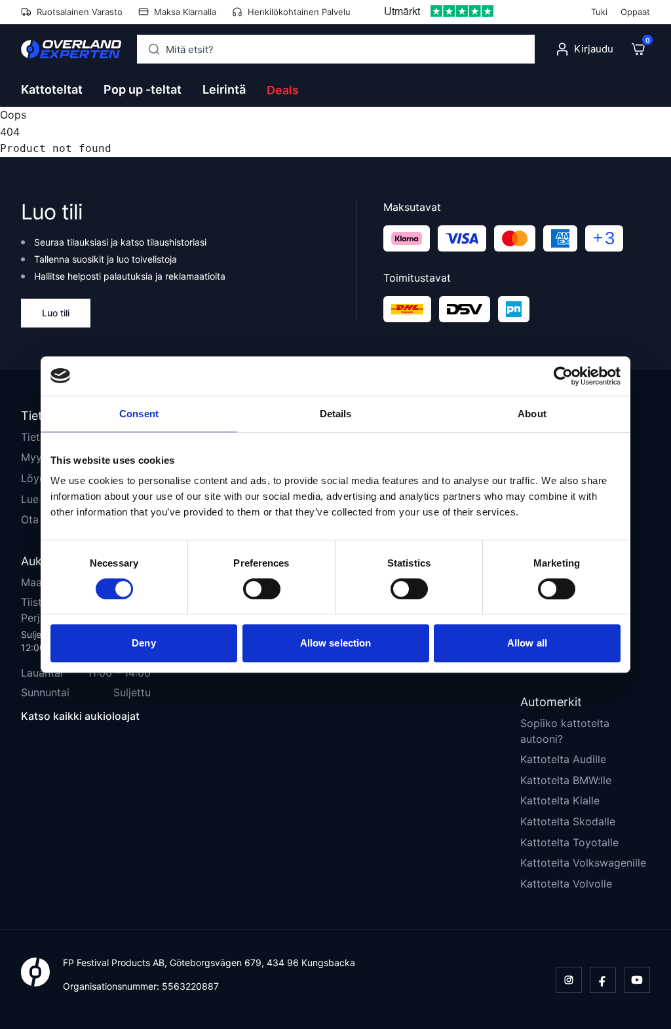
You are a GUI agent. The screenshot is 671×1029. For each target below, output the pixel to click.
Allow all (527, 642)
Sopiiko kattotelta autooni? (564, 731)
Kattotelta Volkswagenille (583, 862)
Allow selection (336, 642)
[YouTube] (637, 980)
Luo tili (55, 312)
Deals (283, 90)
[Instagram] (569, 980)
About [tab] (532, 413)
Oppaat (635, 12)
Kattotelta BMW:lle (565, 780)
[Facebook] (603, 980)
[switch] (261, 588)
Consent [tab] (139, 413)
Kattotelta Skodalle (567, 821)
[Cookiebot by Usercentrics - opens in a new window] (563, 376)
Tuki (599, 12)
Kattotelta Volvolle (566, 883)
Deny (143, 642)
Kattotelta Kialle (560, 800)
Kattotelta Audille (563, 759)
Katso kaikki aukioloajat (80, 715)
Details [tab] (336, 413)
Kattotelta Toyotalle (569, 842)
